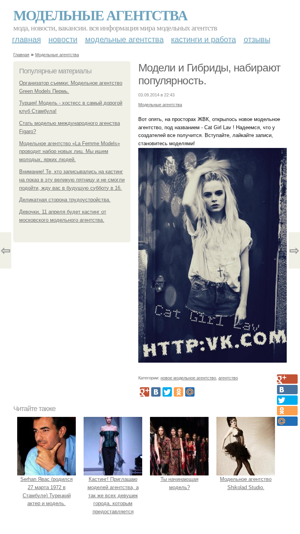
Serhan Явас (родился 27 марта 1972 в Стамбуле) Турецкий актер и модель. (46, 491)
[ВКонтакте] (156, 392)
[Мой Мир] (190, 392)
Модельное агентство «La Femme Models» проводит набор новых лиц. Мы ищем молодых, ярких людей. (69, 152)
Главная (26, 39)
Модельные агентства (100, 15)
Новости (62, 39)
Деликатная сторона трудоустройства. (65, 200)
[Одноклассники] (178, 392)
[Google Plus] (144, 392)
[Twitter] (167, 392)
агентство (228, 378)
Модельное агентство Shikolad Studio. (245, 483)
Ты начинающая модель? (179, 483)
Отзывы (257, 39)
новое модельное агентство (188, 378)
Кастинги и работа (203, 39)
